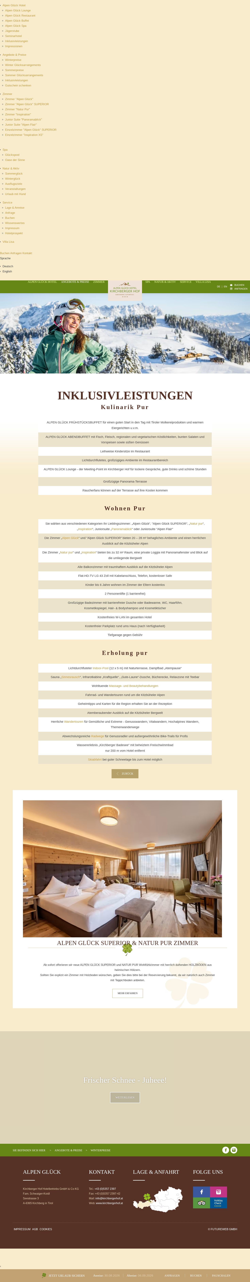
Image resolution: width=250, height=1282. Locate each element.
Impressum (12, 228)
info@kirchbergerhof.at (109, 1198)
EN (225, 287)
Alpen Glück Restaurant (20, 15)
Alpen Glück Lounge (18, 10)
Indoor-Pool (101, 668)
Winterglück (12, 178)
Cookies (46, 1229)
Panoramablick (122, 529)
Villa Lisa (8, 241)
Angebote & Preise (14, 54)
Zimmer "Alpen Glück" (19, 99)
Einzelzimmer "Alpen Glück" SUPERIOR (30, 129)
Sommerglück (14, 173)
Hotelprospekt (14, 233)
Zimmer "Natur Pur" (17, 109)
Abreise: (132, 1275)
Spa (5, 149)
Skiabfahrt (95, 759)
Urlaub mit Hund (15, 194)
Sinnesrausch (70, 677)
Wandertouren (73, 721)
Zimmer (7, 94)
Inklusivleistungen (16, 41)
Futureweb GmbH (224, 1229)
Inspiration (85, 529)
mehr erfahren (128, 993)
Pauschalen (221, 1275)
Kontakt (27, 253)
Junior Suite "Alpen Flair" (21, 124)
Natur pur (196, 523)
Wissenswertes (15, 223)
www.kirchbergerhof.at (109, 1203)
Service (7, 202)
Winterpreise (13, 60)
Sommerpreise (14, 70)
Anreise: (98, 1275)
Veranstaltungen (15, 189)
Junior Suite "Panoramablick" (23, 119)
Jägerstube (12, 31)
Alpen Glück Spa (15, 25)
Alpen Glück (70, 538)
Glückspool (12, 154)
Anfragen (16, 253)
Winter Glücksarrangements (23, 65)
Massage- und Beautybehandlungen (133, 686)
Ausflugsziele (13, 183)
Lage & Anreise (14, 207)
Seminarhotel (13, 36)
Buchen (10, 218)
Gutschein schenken (18, 85)
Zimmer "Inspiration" (18, 114)
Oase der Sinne (15, 160)
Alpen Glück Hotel (14, 5)
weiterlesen (125, 1097)
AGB (35, 1229)
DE (218, 287)
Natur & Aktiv (11, 168)
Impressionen (13, 46)
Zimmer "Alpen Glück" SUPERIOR (27, 104)
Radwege (97, 736)
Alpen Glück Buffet (17, 20)
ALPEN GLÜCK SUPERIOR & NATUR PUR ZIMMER (127, 943)
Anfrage (10, 212)
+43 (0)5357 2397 (105, 1188)
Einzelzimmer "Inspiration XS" (24, 135)
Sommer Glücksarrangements (24, 75)
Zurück (127, 773)
